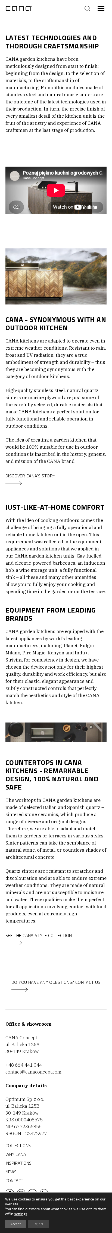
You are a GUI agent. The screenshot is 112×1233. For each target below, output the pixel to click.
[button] (101, 8)
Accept (16, 1223)
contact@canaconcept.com (33, 1072)
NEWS (11, 1171)
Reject (38, 1223)
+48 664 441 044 (23, 1065)
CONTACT (14, 1180)
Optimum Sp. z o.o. (24, 1099)
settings (20, 1213)
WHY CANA (15, 1154)
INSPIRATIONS (18, 1163)
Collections (18, 1145)
